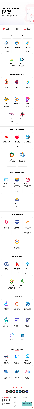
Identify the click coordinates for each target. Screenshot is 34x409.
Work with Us (24, 400)
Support (14, 406)
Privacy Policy (24, 401)
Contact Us (15, 405)
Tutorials (15, 402)
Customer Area (15, 401)
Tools (14, 403)
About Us (24, 398)
